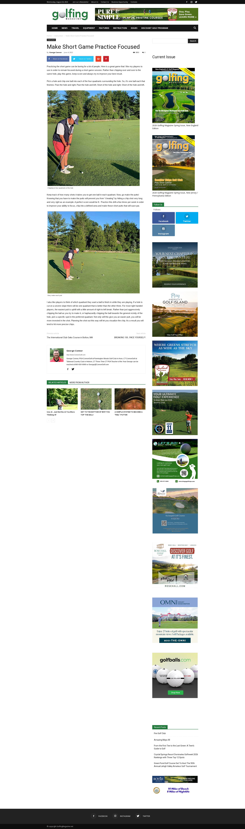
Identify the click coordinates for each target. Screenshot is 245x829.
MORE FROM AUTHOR (79, 382)
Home (55, 28)
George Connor (55, 52)
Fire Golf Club (160, 733)
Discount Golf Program (154, 28)
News (64, 28)
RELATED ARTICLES (57, 382)
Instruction (120, 28)
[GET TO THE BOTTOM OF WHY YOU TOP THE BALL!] (96, 399)
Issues (134, 28)
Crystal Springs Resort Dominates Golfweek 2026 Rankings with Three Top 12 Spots (176, 756)
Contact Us (105, 2)
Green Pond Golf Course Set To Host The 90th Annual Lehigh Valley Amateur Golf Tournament (175, 764)
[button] (194, 28)
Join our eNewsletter (81, 2)
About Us (94, 2)
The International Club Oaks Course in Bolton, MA (70, 337)
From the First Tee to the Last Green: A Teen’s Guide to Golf (174, 747)
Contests (134, 2)
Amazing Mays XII (162, 740)
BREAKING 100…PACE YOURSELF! (129, 337)
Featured (104, 28)
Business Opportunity (120, 2)
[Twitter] (196, 2)
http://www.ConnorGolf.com (75, 355)
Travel (75, 28)
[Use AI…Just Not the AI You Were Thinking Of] (62, 399)
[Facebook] (187, 2)
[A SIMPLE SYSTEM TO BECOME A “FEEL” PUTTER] (130, 399)
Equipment (89, 28)
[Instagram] (191, 2)
